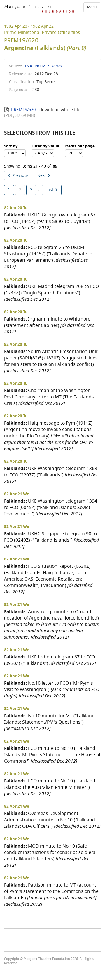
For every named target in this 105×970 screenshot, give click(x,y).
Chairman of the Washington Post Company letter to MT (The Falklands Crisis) (49, 397)
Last (49, 190)
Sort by (11, 146)
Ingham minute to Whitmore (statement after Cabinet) (49, 325)
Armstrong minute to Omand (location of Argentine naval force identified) (51, 624)
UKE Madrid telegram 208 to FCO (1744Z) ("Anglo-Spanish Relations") (51, 292)
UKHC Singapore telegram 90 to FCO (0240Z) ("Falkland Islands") (51, 540)
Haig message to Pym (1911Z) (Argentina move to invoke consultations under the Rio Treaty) (48, 436)
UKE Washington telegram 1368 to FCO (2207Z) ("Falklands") (51, 475)
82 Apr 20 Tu (16, 208)
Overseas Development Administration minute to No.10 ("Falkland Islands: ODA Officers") (52, 820)
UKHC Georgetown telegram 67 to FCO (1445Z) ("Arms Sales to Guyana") (50, 221)
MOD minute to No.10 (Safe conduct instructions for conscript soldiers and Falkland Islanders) (49, 855)
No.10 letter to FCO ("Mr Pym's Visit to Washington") (51, 689)
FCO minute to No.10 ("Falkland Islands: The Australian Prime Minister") (49, 787)
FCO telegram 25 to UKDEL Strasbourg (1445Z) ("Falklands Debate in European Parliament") (48, 257)
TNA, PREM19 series (43, 66)
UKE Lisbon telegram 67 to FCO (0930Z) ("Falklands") (50, 660)
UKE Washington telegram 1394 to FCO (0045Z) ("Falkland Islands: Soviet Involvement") (50, 507)
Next (41, 175)
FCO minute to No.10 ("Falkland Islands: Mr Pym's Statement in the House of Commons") (52, 754)
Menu (92, 7)
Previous (20, 175)
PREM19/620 (23, 110)
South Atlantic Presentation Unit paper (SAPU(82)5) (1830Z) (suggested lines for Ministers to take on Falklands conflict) (51, 361)
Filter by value (45, 146)
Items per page (80, 146)
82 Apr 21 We (16, 494)
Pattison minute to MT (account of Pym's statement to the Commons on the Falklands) (51, 894)
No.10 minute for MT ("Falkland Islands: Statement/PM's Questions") (49, 722)
